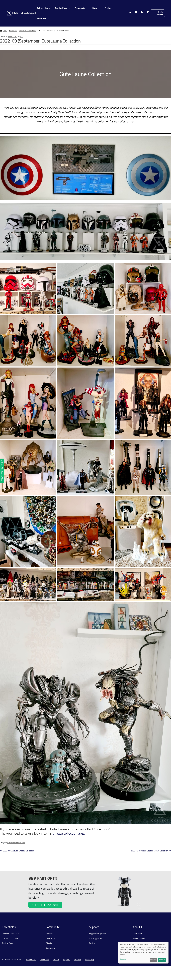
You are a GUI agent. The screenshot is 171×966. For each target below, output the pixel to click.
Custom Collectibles (10, 938)
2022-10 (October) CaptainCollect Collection (149, 850)
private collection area (68, 833)
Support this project (97, 933)
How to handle (139, 938)
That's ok (161, 959)
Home (5, 31)
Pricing (108, 8)
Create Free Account (2, 470)
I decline (153, 959)
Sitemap (77, 959)
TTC (21, 36)
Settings (123, 959)
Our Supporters (95, 938)
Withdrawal (31, 959)
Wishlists (49, 943)
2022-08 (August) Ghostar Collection (18, 850)
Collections (13, 31)
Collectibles (42, 8)
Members (49, 933)
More (94, 8)
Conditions (44, 959)
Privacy (56, 959)
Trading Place (61, 8)
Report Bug (89, 959)
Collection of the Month (27, 31)
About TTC (41, 18)
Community (80, 8)
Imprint (66, 959)
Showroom (50, 948)
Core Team (137, 933)
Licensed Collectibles (10, 933)
